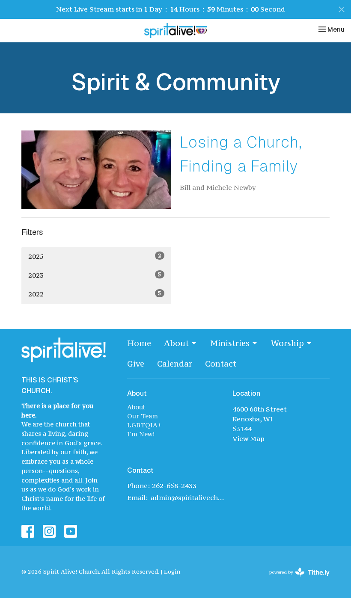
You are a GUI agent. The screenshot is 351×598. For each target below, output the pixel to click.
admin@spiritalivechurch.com (187, 497)
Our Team (142, 416)
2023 (94, 274)
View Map (248, 438)
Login (172, 571)
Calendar (174, 363)
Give (135, 363)
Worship (287, 343)
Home (139, 343)
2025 (94, 256)
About (176, 343)
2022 (94, 293)
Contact (220, 363)
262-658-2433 (174, 485)
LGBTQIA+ (144, 425)
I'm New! (141, 434)
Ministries (230, 343)
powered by (295, 579)
